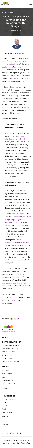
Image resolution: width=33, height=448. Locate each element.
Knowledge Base (8, 396)
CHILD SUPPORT (7, 358)
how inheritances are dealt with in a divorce (16, 139)
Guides (4, 402)
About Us (5, 371)
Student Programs (9, 384)
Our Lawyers (7, 374)
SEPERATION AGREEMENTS (11, 345)
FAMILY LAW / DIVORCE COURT (12, 349)
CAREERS (5, 425)
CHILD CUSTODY (7, 355)
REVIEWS (5, 421)
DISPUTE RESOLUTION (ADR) (11, 342)
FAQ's (4, 409)
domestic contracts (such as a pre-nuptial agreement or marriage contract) (18, 219)
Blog (4, 393)
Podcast (5, 406)
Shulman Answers (9, 399)
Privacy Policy (15, 443)
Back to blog (8, 12)
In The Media (7, 412)
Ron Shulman (23, 53)
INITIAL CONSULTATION (10, 362)
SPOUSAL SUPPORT (8, 352)
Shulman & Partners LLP (14, 440)
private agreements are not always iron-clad (17, 242)
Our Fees (5, 377)
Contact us (15, 300)
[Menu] (30, 4)
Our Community (8, 380)
